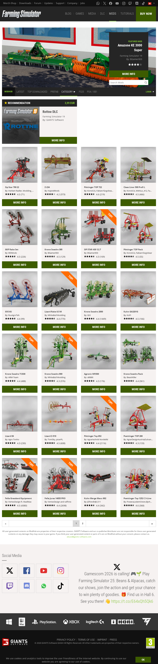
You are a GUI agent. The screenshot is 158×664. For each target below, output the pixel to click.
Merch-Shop (9, 3)
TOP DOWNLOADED (37, 91)
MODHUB (8, 91)
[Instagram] (124, 3)
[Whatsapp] (98, 3)
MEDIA (92, 13)
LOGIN (148, 91)
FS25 (81, 91)
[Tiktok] (144, 3)
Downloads (25, 3)
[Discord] (137, 3)
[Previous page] (152, 523)
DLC (102, 13)
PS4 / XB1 (92, 91)
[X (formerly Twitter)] (104, 3)
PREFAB (54, 91)
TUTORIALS (127, 13)
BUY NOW (146, 14)
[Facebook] (111, 3)
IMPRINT (102, 639)
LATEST (20, 91)
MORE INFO (128, 74)
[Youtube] (117, 3)
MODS (112, 13)
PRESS (113, 639)
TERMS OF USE (86, 639)
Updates (48, 3)
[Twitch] (130, 3)
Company (72, 3)
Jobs (82, 3)
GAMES (80, 13)
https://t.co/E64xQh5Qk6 (132, 601)
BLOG (68, 13)
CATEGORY (67, 91)
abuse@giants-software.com (79, 536)
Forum (37, 3)
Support (60, 3)
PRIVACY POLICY (66, 639)
